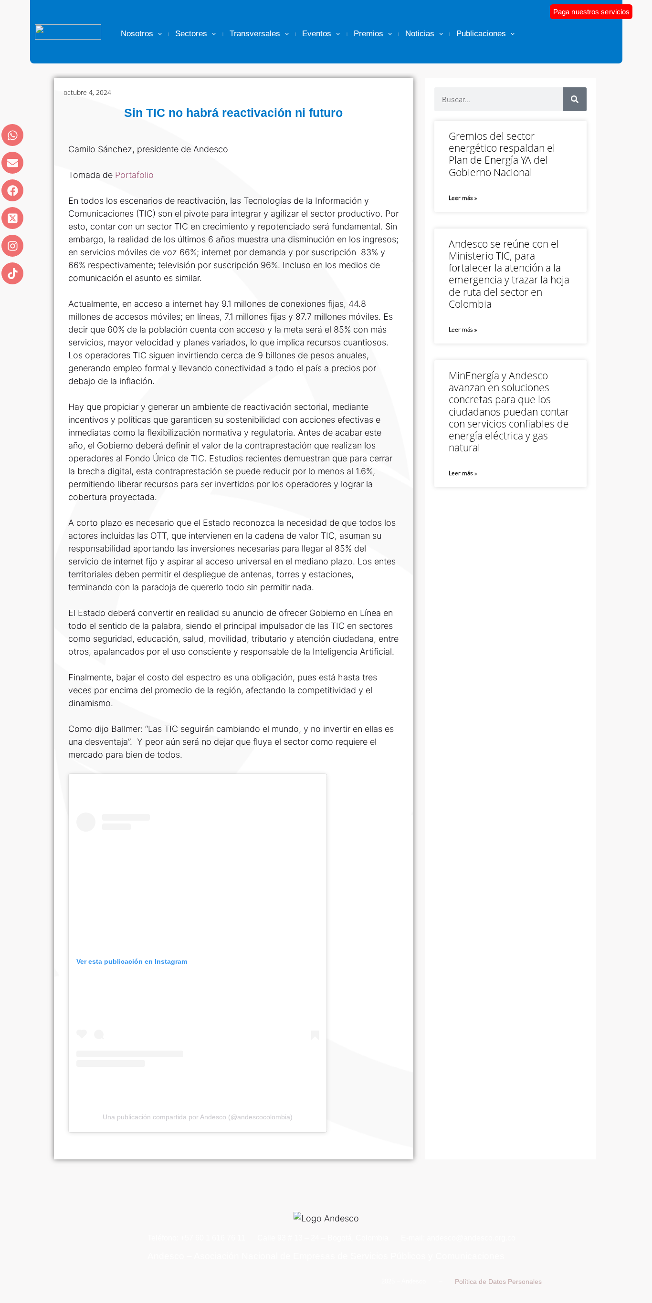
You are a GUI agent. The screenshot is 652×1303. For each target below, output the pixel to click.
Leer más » (463, 198)
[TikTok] (12, 273)
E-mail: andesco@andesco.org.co (458, 1238)
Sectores (191, 33)
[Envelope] (12, 163)
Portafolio (134, 175)
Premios (368, 33)
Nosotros (137, 33)
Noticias (419, 33)
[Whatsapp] (12, 135)
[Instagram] (12, 246)
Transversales (255, 33)
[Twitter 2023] (12, 218)
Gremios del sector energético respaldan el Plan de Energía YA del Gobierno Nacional (502, 154)
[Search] (575, 99)
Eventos (316, 33)
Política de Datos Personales (498, 1281)
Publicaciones (481, 33)
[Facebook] (12, 190)
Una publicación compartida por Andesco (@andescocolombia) (198, 1117)
